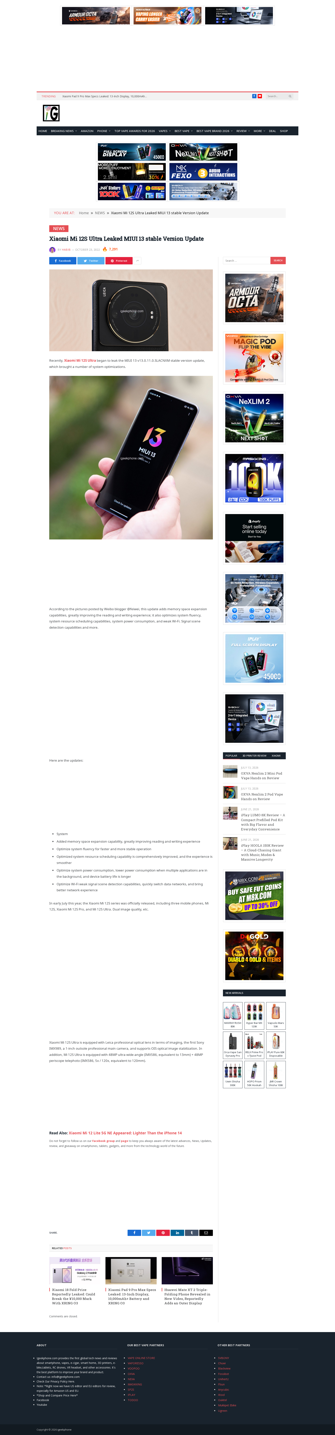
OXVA (131, 1374)
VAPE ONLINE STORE (141, 1358)
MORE (258, 131)
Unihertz (223, 1379)
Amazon (87, 131)
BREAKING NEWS (62, 131)
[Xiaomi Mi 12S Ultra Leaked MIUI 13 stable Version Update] (131, 310)
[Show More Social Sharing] (137, 260)
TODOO (133, 1400)
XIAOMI (276, 755)
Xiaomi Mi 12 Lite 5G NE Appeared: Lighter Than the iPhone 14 (125, 1133)
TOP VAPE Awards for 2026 (134, 131)
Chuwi (222, 1363)
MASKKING (135, 1384)
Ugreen (222, 1411)
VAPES (163, 131)
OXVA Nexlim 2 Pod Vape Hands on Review (262, 796)
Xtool (221, 1395)
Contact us (43, 1377)
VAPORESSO (135, 1363)
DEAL (272, 131)
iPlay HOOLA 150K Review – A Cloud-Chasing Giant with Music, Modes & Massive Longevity (262, 852)
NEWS (59, 228)
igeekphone (64, 1429)
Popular (231, 755)
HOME (43, 131)
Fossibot (223, 1374)
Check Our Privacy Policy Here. (56, 1381)
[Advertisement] (167, 58)
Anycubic (223, 1389)
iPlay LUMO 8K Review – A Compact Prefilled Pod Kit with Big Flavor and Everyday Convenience (263, 822)
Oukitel (222, 1400)
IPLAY (131, 1395)
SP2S (131, 1389)
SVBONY (223, 1358)
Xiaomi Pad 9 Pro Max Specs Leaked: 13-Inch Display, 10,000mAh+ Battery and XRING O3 (132, 1296)
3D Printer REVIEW (254, 755)
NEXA (131, 1379)
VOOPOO (134, 1368)
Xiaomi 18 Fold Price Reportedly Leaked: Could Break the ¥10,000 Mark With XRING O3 (73, 1296)
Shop (284, 131)
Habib (66, 249)
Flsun (221, 1384)
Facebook (43, 1400)
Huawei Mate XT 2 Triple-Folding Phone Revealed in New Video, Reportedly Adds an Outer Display (106, 96)
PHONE (102, 131)
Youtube (42, 1405)
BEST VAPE (182, 131)
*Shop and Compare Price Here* (57, 1395)
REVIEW (242, 131)
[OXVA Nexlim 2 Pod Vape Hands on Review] (230, 792)
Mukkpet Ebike (227, 1405)
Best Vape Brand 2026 (213, 131)
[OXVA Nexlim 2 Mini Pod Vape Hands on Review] (230, 771)
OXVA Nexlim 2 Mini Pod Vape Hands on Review (261, 775)
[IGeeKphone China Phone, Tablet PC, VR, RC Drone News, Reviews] (51, 113)
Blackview (224, 1368)
